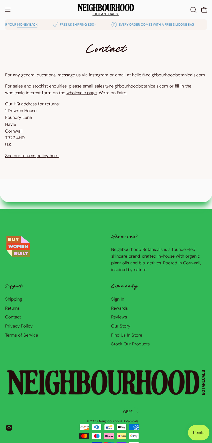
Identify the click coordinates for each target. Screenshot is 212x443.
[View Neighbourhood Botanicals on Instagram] (9, 428)
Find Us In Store (126, 335)
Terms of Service (21, 335)
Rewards (119, 308)
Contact (13, 317)
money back (23, 25)
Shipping (13, 299)
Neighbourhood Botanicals (118, 421)
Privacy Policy (19, 326)
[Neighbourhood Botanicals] (106, 10)
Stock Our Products (130, 344)
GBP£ (128, 411)
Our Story (120, 326)
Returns (12, 308)
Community (124, 287)
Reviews (119, 317)
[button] (192, 9)
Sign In (117, 299)
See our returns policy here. (32, 155)
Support (13, 287)
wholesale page (81, 93)
